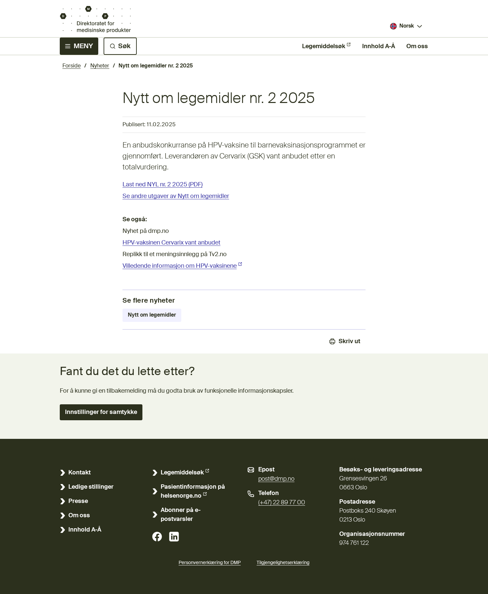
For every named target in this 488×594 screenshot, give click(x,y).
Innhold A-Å (378, 47)
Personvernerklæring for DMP (210, 562)
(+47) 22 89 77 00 (281, 503)
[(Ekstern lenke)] (157, 536)
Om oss (417, 47)
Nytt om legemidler (152, 315)
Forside (71, 66)
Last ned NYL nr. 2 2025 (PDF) (162, 185)
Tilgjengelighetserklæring (283, 562)
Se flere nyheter (148, 301)
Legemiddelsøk (323, 47)
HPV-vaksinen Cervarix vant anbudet (171, 243)
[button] (101, 412)
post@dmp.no (276, 479)
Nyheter (99, 66)
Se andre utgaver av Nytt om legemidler (175, 196)
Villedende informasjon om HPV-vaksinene (182, 266)
